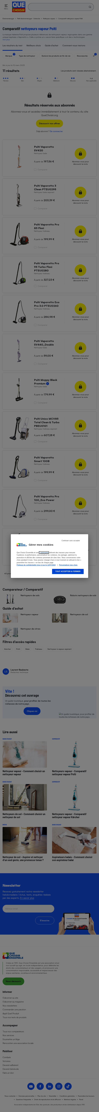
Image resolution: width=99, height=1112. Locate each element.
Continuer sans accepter (71, 541)
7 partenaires (44, 552)
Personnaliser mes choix (68, 565)
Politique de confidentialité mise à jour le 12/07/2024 (36, 565)
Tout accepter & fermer (67, 571)
